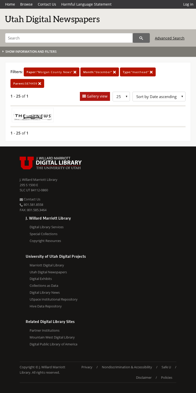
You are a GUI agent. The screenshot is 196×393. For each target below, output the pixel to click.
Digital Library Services (47, 227)
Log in (188, 4)
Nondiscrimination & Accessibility (127, 367)
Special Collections (43, 234)
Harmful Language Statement (86, 4)
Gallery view (96, 96)
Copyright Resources (45, 240)
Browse (26, 4)
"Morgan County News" (50, 72)
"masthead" (136, 72)
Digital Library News (45, 292)
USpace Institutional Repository (54, 299)
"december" (98, 72)
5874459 (25, 83)
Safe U (166, 367)
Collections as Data (44, 285)
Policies (166, 377)
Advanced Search (170, 38)
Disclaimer (144, 377)
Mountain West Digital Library (52, 337)
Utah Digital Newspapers (48, 272)
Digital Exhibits (41, 278)
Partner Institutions (44, 330)
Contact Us (47, 4)
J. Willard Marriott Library (38, 179)
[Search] (141, 38)
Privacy (86, 367)
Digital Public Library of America (53, 344)
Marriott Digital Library (47, 265)
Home (10, 4)
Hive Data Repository (46, 306)
